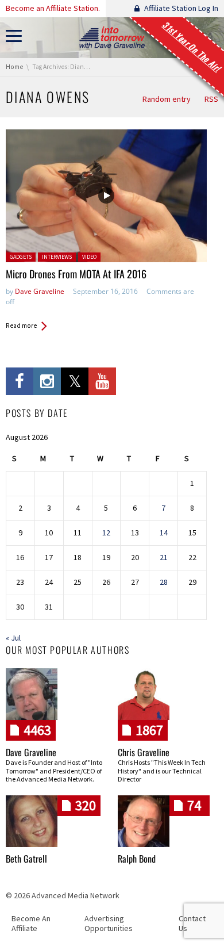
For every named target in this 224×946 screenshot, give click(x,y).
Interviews (57, 257)
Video (89, 257)
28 (164, 582)
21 (164, 557)
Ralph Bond (137, 858)
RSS (211, 99)
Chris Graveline (143, 752)
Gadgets (21, 257)
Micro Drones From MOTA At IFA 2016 (76, 273)
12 (106, 532)
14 (164, 532)
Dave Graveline (39, 291)
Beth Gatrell (26, 858)
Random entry (166, 99)
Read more (21, 325)
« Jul (13, 638)
